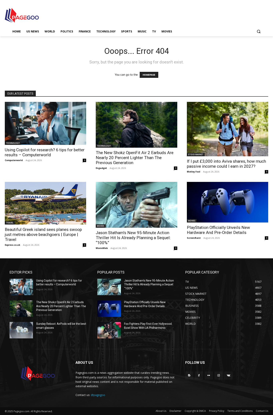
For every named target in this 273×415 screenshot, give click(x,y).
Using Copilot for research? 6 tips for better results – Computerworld (45, 152)
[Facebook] (199, 375)
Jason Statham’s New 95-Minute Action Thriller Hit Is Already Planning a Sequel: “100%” (133, 237)
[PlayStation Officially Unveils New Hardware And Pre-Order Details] (227, 202)
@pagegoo (98, 395)
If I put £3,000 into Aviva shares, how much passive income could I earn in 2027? (226, 164)
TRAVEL (9, 222)
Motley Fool (193, 171)
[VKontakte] (228, 375)
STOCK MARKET (195, 154)
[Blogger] (189, 375)
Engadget (101, 167)
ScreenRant (194, 237)
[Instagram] (218, 375)
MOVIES (100, 226)
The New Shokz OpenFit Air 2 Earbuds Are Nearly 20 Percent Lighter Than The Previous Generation (134, 157)
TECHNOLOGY (13, 143)
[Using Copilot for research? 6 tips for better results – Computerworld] (45, 123)
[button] (258, 31)
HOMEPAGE (149, 74)
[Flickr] (209, 375)
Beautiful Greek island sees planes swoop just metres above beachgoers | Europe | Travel (43, 234)
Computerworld (14, 160)
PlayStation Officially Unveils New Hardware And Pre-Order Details (218, 230)
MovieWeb (102, 248)
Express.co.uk (12, 244)
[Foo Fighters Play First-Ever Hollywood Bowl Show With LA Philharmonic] (109, 330)
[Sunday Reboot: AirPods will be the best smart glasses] (21, 330)
